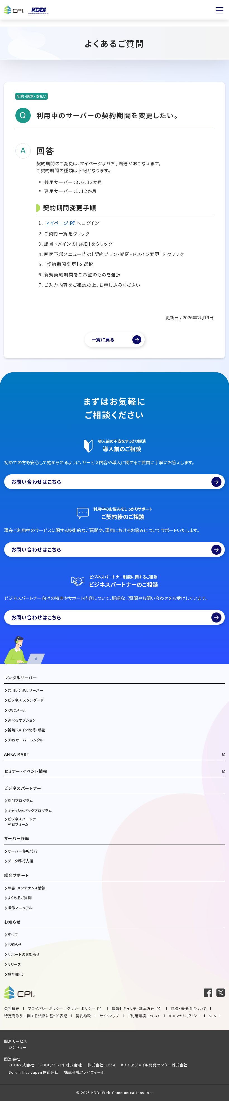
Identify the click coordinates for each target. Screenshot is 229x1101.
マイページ (57, 222)
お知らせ (12, 922)
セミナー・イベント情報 (25, 771)
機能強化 (15, 974)
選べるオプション (22, 720)
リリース (14, 964)
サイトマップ (109, 1015)
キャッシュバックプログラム (30, 810)
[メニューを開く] (219, 10)
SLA (212, 1015)
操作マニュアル (20, 907)
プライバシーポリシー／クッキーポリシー (61, 1008)
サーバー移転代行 (22, 851)
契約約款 (83, 1015)
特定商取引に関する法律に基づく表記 (35, 1015)
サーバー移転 (16, 838)
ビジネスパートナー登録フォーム (24, 822)
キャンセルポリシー (185, 1015)
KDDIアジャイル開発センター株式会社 (154, 1065)
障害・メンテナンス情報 (27, 888)
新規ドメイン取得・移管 (27, 730)
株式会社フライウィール (84, 1072)
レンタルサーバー (20, 677)
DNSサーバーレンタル (26, 740)
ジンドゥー (18, 1047)
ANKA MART (17, 754)
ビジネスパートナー (23, 788)
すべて (13, 934)
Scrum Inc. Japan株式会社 (33, 1072)
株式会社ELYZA (101, 1065)
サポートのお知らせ (24, 954)
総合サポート (16, 875)
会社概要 (12, 1008)
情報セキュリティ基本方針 (133, 1008)
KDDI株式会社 (21, 1065)
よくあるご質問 (20, 897)
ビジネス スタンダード (26, 700)
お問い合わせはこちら (36, 481)
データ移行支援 (21, 860)
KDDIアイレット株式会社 (61, 1065)
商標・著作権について (189, 1008)
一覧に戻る (103, 339)
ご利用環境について (144, 1015)
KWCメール (17, 710)
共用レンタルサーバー (26, 690)
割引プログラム (20, 800)
